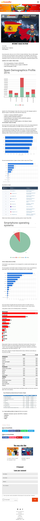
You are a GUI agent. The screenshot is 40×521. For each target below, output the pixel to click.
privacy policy (20, 516)
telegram (31, 430)
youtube (20, 437)
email (18, 430)
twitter (6, 430)
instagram (13, 437)
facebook (12, 430)
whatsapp (24, 430)
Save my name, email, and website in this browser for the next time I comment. (19, 495)
